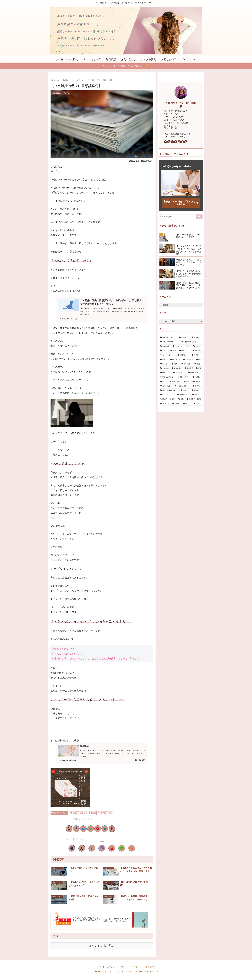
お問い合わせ (112, 967)
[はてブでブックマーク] (83, 828)
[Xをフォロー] (81, 848)
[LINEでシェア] (90, 828)
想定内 (93, 813)
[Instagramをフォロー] (101, 848)
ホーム (101, 967)
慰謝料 (102, 813)
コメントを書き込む (101, 945)
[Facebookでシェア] (76, 828)
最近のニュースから (60, 813)
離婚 (110, 813)
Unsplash (130, 156)
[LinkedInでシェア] (104, 828)
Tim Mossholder (144, 156)
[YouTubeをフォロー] (111, 848)
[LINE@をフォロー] (121, 848)
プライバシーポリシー (130, 967)
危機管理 (83, 813)
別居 (74, 813)
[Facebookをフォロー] (91, 848)
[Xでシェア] (69, 828)
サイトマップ (147, 967)
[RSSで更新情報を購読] (131, 848)
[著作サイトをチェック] (72, 848)
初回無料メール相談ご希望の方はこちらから (181, 202)
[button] (112, 828)
